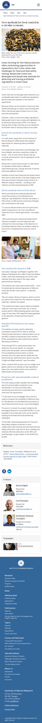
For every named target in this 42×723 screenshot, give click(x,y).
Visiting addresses (12, 705)
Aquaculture (9, 601)
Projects (8, 584)
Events (7, 677)
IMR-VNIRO (9, 614)
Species (7, 625)
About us (9, 668)
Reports (8, 611)
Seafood (8, 628)
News (12, 13)
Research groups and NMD (15, 581)
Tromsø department (12, 664)
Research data (10, 578)
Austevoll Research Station (15, 656)
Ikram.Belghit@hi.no (23, 494)
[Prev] (4, 243)
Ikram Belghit (22, 485)
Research (8, 575)
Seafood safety (10, 598)
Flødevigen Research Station (15, 659)
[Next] (37, 243)
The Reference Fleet (12, 649)
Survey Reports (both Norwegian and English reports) (18, 617)
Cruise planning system (13, 641)
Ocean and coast (11, 633)
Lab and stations (12, 653)
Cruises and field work (14, 638)
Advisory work (11, 595)
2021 (18, 13)
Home (5, 13)
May (24, 13)
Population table (11, 604)
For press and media (12, 674)
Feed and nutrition (25, 546)
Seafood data (9, 586)
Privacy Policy (10, 709)
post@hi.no (14, 701)
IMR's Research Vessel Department (18, 643)
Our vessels (9, 646)
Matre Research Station (13, 661)
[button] (38, 5)
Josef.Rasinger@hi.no (24, 509)
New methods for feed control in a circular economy (20, 16)
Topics (7, 622)
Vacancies (8, 680)
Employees (9, 671)
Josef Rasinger (22, 500)
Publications (10, 608)
